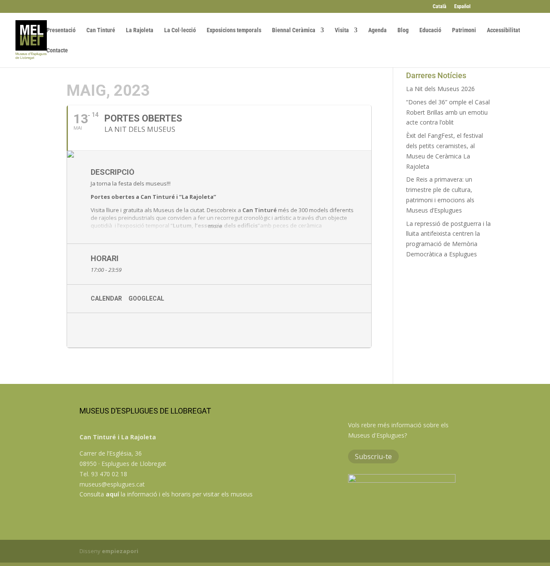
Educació (430, 30)
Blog (403, 30)
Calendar (106, 298)
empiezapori (120, 551)
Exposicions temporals (234, 30)
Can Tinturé (100, 30)
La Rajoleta (139, 30)
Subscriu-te (373, 456)
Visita (342, 30)
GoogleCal (146, 298)
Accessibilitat (503, 30)
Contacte (57, 50)
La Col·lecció (180, 30)
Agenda (377, 30)
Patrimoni (464, 30)
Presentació (61, 30)
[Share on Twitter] (112, 330)
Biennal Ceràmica (293, 30)
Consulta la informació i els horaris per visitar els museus (166, 494)
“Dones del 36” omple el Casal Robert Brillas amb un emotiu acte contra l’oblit (448, 112)
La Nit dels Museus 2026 (440, 89)
